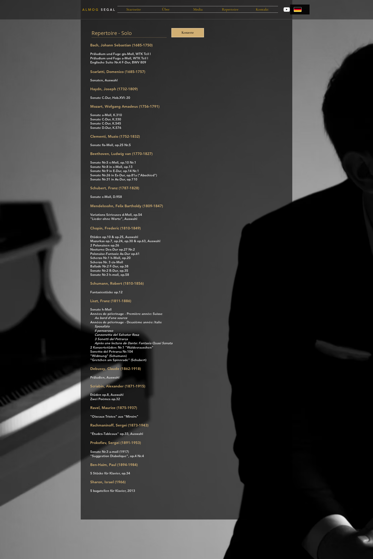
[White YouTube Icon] (287, 9)
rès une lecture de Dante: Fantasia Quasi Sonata (135, 343)
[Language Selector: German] (300, 9)
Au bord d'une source (111, 318)
